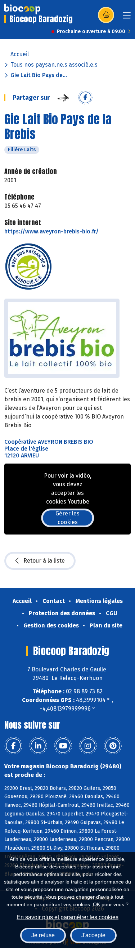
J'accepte (93, 935)
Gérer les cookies (67, 518)
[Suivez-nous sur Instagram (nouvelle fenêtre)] (88, 746)
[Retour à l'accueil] (22, 9)
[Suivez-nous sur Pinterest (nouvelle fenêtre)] (113, 746)
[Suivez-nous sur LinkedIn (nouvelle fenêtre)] (38, 746)
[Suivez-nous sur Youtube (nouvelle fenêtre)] (63, 746)
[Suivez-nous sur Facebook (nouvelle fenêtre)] (13, 746)
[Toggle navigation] (127, 17)
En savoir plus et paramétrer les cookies (67, 917)
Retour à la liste (44, 560)
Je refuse (43, 935)
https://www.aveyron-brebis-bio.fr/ (51, 231)
